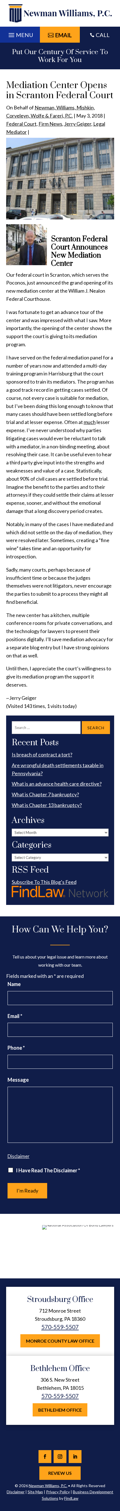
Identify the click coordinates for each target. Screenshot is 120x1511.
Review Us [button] (60, 1473)
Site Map (35, 1491)
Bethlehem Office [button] (60, 1410)
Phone (16, 1048)
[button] (20, 33)
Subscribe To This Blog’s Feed (44, 882)
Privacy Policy (58, 1491)
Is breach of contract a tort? (42, 754)
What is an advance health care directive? (57, 784)
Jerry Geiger (77, 124)
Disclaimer (19, 1156)
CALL (103, 34)
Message (18, 1080)
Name (14, 984)
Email (15, 1016)
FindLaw (71, 1498)
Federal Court (21, 124)
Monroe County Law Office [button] (60, 1340)
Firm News (50, 124)
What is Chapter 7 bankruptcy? (45, 794)
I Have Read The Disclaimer (48, 1170)
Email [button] (63, 35)
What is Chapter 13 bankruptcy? (47, 805)
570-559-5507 (60, 1326)
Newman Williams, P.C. (48, 1485)
